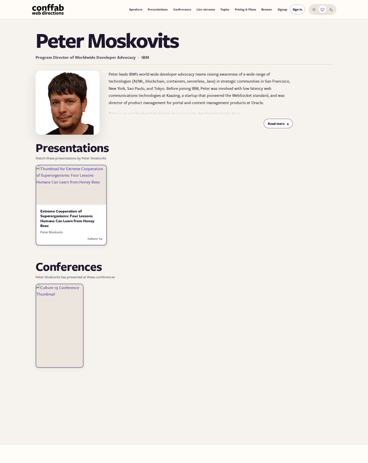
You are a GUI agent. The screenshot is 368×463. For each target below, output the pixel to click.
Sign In (297, 9)
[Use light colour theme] (314, 10)
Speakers (135, 9)
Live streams (206, 9)
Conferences (182, 9)
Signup (282, 9)
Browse (266, 9)
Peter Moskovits (51, 232)
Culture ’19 (95, 239)
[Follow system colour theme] (322, 10)
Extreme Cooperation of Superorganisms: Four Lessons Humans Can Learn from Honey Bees (67, 218)
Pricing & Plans (245, 9)
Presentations (158, 9)
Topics (224, 9)
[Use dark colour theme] (331, 10)
